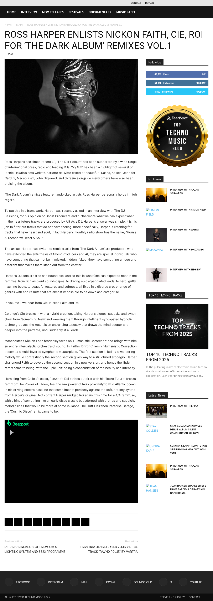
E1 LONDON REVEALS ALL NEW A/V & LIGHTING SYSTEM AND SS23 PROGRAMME (35, 549)
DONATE (149, 2)
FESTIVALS (76, 12)
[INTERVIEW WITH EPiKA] (156, 411)
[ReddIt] (85, 522)
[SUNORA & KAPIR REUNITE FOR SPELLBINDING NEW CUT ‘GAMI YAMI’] (156, 451)
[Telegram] (37, 522)
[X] (198, 3)
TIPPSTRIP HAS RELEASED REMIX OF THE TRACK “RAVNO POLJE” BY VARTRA (109, 549)
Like (203, 74)
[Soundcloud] (191, 3)
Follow (201, 82)
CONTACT (136, 2)
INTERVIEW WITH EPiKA (184, 405)
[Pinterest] (66, 522)
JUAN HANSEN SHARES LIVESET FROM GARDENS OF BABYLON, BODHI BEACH (189, 489)
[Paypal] (185, 3)
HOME (11, 12)
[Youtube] (205, 3)
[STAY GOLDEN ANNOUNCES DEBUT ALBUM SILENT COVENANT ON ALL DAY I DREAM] (156, 431)
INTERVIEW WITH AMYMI (184, 229)
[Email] (56, 522)
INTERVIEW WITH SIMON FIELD (188, 209)
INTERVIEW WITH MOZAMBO (187, 249)
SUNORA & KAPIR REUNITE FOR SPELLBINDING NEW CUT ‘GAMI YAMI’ (188, 449)
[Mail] (178, 3)
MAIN (19, 24)
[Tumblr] (76, 522)
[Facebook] (164, 3)
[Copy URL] (47, 522)
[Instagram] (171, 3)
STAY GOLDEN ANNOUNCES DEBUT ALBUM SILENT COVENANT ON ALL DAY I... (186, 429)
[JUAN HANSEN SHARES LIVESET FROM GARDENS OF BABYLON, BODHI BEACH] (156, 491)
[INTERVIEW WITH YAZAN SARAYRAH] (156, 195)
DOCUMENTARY (100, 12)
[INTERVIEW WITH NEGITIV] (156, 275)
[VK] (28, 522)
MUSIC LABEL (126, 12)
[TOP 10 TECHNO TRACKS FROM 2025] (177, 326)
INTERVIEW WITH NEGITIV (185, 269)
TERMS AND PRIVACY (172, 597)
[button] (203, 12)
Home (8, 24)
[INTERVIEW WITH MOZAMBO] (156, 255)
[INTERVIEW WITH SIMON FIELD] (156, 215)
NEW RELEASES (53, 12)
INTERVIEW (29, 12)
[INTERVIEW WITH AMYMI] (156, 235)
